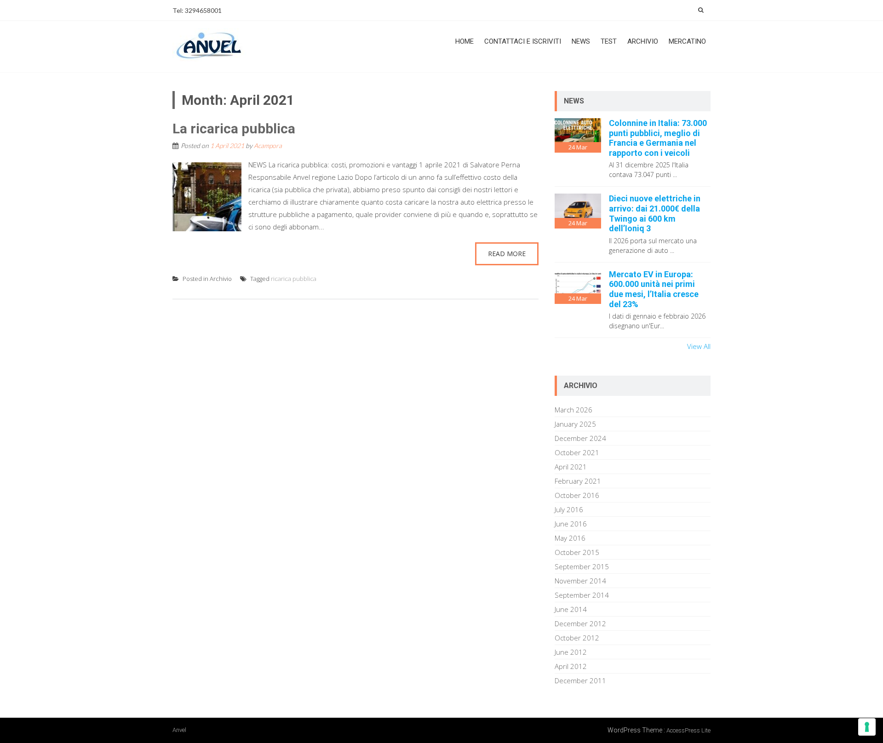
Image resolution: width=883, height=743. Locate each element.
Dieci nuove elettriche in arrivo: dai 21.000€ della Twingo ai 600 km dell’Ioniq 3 (654, 213)
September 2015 (582, 566)
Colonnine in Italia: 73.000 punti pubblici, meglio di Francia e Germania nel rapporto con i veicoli (658, 138)
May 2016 (570, 538)
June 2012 (571, 652)
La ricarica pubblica (233, 128)
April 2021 (571, 466)
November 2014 (580, 580)
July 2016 (569, 509)
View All (699, 346)
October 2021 (577, 452)
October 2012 (577, 637)
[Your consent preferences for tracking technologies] (867, 727)
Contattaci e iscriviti (522, 41)
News (581, 41)
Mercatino (687, 41)
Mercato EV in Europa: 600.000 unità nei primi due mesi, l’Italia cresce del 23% (654, 289)
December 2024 (580, 438)
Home (464, 41)
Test (609, 41)
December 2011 (580, 680)
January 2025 (575, 424)
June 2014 (571, 609)
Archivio (642, 41)
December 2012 (580, 623)
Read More (507, 253)
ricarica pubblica (293, 278)
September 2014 (582, 595)
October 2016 (577, 495)
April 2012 (571, 666)
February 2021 (578, 481)
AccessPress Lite (688, 730)
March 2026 (573, 409)
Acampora (268, 145)
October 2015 (577, 552)
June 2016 (571, 523)
